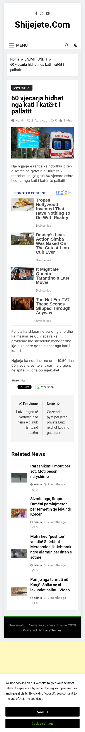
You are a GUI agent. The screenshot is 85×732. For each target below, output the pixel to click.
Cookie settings (42, 723)
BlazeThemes (51, 630)
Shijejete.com (42, 25)
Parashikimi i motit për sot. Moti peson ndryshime (50, 471)
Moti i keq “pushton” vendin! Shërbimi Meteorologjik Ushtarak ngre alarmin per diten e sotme (51, 547)
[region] (42, 703)
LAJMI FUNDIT (22, 88)
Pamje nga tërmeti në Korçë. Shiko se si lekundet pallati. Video (50, 584)
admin (20, 120)
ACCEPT (42, 711)
